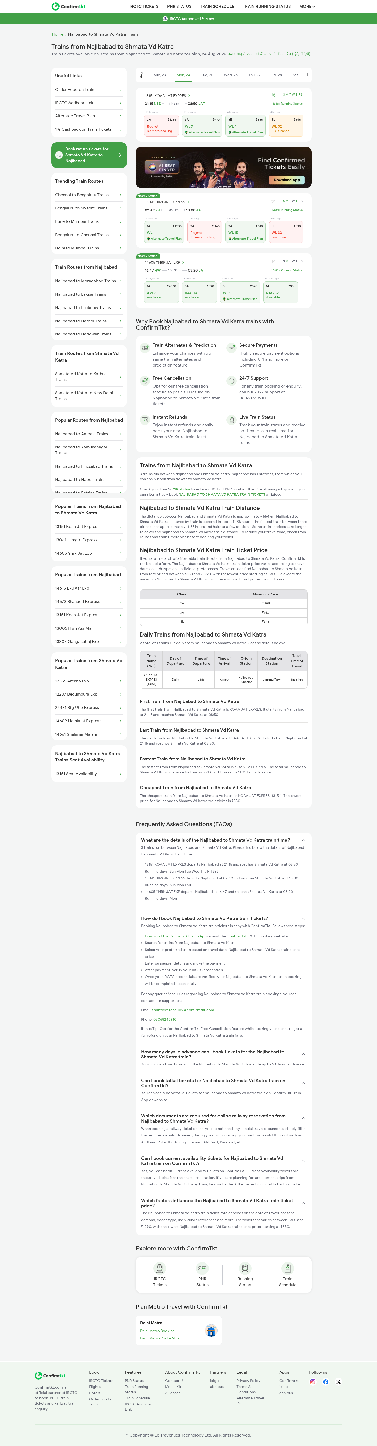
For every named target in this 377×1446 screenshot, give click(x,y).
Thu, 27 (255, 75)
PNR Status (179, 6)
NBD (157, 104)
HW (158, 270)
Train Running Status (267, 6)
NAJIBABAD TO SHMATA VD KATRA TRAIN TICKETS (222, 494)
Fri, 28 (276, 75)
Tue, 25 (207, 75)
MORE (305, 6)
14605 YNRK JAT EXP (162, 262)
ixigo (214, 1380)
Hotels (94, 1393)
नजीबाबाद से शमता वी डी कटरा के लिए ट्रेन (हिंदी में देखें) (268, 54)
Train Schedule (217, 6)
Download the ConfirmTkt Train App (176, 936)
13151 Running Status (288, 103)
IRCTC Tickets (144, 6)
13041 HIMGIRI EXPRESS (165, 202)
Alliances (172, 1393)
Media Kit (173, 1387)
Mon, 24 (183, 75)
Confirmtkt (289, 1380)
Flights (95, 1387)
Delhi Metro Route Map (159, 1338)
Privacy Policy (248, 1380)
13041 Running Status (287, 210)
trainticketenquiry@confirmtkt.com (183, 1010)
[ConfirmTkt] (50, 1378)
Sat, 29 (298, 75)
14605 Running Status (287, 270)
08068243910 (164, 1019)
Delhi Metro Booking (157, 1331)
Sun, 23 (160, 75)
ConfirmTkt (237, 936)
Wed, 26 (231, 75)
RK (157, 210)
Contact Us (174, 1380)
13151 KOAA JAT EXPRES (165, 96)
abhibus (217, 1387)
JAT (201, 104)
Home (57, 34)
